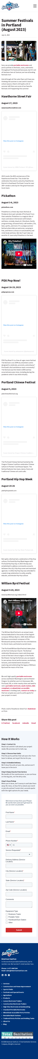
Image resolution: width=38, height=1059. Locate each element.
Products (6, 998)
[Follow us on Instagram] (9, 975)
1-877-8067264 (12, 968)
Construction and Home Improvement (17, 986)
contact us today (27, 690)
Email (33, 723)
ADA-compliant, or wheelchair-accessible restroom (18, 688)
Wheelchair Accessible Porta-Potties (16, 1013)
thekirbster (32, 709)
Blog (5, 1024)
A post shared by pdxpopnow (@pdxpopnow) (19, 351)
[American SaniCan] (10, 6)
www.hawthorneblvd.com (11, 108)
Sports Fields (8, 989)
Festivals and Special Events (13, 992)
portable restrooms (21, 65)
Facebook (16, 723)
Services (6, 984)
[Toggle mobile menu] (35, 6)
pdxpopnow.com (7, 292)
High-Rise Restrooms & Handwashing (16, 1007)
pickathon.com (7, 207)
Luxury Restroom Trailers (12, 1001)
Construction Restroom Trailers (14, 1004)
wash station (26, 686)
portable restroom (13, 686)
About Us (6, 1021)
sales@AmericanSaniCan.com (16, 971)
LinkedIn (25, 723)
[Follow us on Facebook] (6, 975)
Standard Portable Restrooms (14, 1010)
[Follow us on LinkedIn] (2, 975)
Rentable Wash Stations (12, 1015)
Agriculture (7, 995)
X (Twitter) (5, 723)
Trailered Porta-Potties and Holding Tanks (18, 1018)
